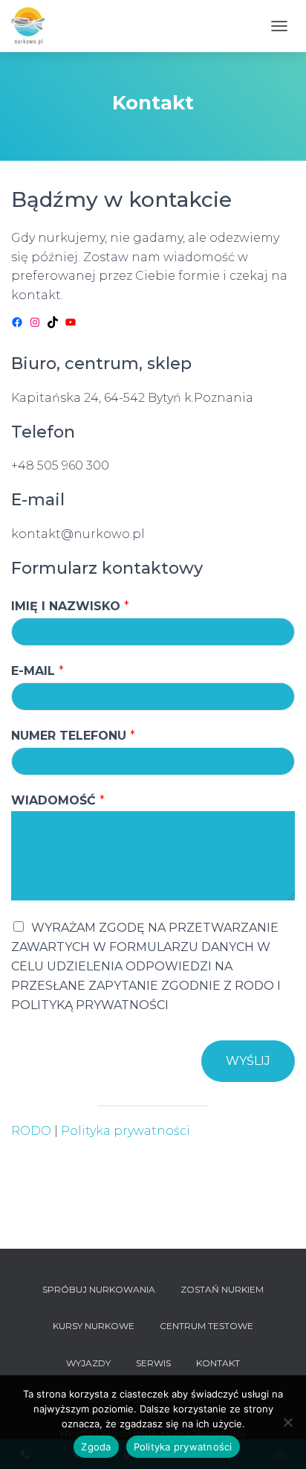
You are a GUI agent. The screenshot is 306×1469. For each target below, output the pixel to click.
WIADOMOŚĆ (58, 800)
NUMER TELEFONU (73, 736)
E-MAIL (37, 671)
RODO (31, 1131)
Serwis (153, 1363)
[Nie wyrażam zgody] (287, 1422)
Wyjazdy (88, 1363)
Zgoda (96, 1447)
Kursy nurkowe (93, 1325)
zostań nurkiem (222, 1289)
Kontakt (218, 1363)
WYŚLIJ (248, 1061)
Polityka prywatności (125, 1131)
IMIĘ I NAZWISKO (70, 606)
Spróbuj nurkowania (98, 1289)
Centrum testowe (206, 1325)
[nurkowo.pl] (33, 26)
